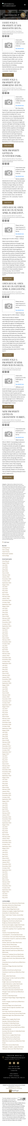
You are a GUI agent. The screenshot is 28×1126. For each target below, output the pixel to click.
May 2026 (5, 569)
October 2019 (6, 702)
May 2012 (5, 876)
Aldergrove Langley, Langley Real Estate (12, 911)
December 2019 (6, 699)
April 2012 (5, 878)
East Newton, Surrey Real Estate (16, 501)
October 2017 (6, 750)
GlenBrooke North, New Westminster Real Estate (15, 506)
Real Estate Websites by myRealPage (14, 1088)
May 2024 (5, 612)
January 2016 (5, 791)
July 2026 (4, 565)
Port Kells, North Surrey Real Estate (11, 1011)
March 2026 (5, 573)
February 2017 (6, 765)
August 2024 (5, 606)
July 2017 (4, 756)
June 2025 (5, 588)
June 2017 (5, 758)
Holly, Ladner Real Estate (14, 511)
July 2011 (4, 893)
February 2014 (6, 836)
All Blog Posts (6, 547)
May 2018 (5, 736)
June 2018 (5, 734)
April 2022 (5, 649)
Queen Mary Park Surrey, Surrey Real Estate (13, 1013)
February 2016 (6, 789)
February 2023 (6, 639)
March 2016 (5, 787)
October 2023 (6, 624)
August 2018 (5, 730)
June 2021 (5, 667)
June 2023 (5, 632)
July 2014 (4, 826)
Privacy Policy (16, 1086)
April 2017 (5, 762)
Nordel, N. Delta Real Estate (8, 519)
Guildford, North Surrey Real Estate (11, 970)
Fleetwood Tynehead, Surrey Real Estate (13, 954)
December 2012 (6, 864)
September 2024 (6, 604)
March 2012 (5, 880)
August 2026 (5, 563)
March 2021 (5, 673)
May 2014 (5, 830)
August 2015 (5, 801)
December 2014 (6, 817)
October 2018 (6, 726)
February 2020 (6, 695)
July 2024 (4, 608)
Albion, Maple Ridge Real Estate (11, 486)
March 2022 (5, 651)
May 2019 (5, 712)
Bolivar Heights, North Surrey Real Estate (13, 919)
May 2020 (5, 691)
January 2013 (5, 862)
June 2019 (5, 710)
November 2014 (6, 819)
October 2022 (6, 643)
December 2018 (6, 722)
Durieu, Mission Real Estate (9, 944)
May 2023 (5, 634)
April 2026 (5, 571)
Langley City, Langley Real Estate (13, 515)
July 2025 (4, 586)
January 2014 (5, 838)
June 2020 (5, 689)
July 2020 (4, 687)
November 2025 (6, 579)
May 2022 (5, 647)
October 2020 (6, 681)
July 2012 (4, 872)
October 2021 (6, 661)
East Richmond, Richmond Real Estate (12, 948)
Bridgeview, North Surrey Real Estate (12, 921)
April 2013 (5, 856)
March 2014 (5, 834)
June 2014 (5, 828)
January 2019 (5, 720)
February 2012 (6, 882)
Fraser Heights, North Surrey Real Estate (13, 956)
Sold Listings (5, 555)
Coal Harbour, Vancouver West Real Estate (15, 497)
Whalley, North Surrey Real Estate (9, 535)
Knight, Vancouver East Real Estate (11, 982)
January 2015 (5, 815)
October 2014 (6, 821)
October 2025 (6, 580)
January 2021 (5, 677)
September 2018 (6, 728)
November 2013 (6, 842)
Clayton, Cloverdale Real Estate (8, 496)
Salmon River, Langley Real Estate (13, 527)
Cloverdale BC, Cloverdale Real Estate (12, 934)
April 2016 (5, 785)
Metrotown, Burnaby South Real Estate (12, 989)
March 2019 (5, 716)
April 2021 (5, 671)
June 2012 (5, 874)
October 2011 (6, 887)
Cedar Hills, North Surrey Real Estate (12, 926)
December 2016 (6, 769)
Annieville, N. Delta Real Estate (14, 369)
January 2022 (5, 655)
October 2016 (6, 773)
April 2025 (5, 592)
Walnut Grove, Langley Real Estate (11, 1035)
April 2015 (5, 809)
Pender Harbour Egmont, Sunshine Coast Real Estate (13, 523)
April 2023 (5, 636)
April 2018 (5, 738)
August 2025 (5, 584)
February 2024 (6, 618)
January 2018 (5, 744)
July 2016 (4, 779)
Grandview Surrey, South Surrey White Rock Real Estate (13, 294)
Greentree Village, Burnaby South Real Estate (11, 509)
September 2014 (6, 822)
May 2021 (5, 669)
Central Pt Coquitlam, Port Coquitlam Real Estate (14, 494)
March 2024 (5, 616)
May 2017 (5, 760)
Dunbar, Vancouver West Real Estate (12, 499)
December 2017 (6, 746)
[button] (10, 1063)
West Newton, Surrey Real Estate (17, 534)
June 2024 (5, 610)
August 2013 (5, 848)
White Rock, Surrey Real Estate (10, 1045)
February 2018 (6, 742)
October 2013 (6, 844)
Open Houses (5, 551)
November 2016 (6, 771)
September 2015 (6, 799)
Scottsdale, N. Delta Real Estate (17, 528)
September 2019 (6, 704)
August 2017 (5, 754)
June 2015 (5, 805)
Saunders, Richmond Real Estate (10, 1021)
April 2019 (5, 714)
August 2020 (5, 685)
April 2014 (5, 832)
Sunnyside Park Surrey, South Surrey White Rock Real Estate (12, 33)
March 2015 (5, 811)
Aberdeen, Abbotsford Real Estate (8, 485)
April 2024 (5, 614)
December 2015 (6, 793)
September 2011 (6, 889)
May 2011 (5, 897)
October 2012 (6, 868)
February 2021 (6, 675)
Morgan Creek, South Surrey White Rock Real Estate (13, 90)
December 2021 (6, 657)
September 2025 (6, 582)
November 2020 (6, 679)
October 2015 (6, 797)
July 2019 (4, 708)
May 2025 (5, 590)
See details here (20, 48)
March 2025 (5, 594)
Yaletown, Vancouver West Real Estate (12, 1048)
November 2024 (6, 600)
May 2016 (5, 783)
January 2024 (5, 620)
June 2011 (5, 895)
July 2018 (4, 732)
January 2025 (5, 598)
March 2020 (5, 693)
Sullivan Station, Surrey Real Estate (9, 530)
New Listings (5, 549)
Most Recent (5, 561)
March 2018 (5, 740)
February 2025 (6, 596)
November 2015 (6, 795)
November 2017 (6, 748)
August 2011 (5, 891)
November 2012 (6, 866)
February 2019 (6, 718)
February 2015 (6, 813)
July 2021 (4, 665)
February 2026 (6, 575)
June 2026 (5, 567)
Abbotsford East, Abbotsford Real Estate (14, 484)
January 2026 (5, 577)
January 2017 (5, 767)
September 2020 (6, 683)
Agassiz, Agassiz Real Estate (9, 907)
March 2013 (5, 858)
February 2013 (6, 860)
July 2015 (4, 803)
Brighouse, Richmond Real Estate (11, 492)
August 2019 (5, 706)
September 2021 (6, 663)
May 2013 (5, 854)
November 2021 (6, 659)
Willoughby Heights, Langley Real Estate (13, 538)
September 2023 (6, 626)
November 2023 (6, 622)
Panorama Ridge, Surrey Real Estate (19, 522)
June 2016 (5, 781)
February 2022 (6, 653)
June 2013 (5, 852)
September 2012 (6, 870)
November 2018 (6, 724)
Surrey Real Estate (14, 532)
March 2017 (5, 764)
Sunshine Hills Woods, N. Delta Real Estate (13, 1031)
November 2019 (6, 701)
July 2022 (4, 645)
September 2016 (6, 775)
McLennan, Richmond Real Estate (11, 987)
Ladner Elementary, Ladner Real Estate (12, 984)
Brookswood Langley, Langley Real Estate (13, 924)
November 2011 (6, 885)
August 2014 (5, 824)
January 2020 (5, 697)
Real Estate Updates (7, 553)
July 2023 (4, 630)
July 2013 (4, 850)
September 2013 (6, 846)
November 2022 (6, 641)
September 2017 (6, 752)
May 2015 (5, 807)
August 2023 (5, 628)
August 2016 (5, 777)
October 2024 (6, 602)
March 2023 (5, 638)
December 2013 (6, 840)
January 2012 (5, 884)
